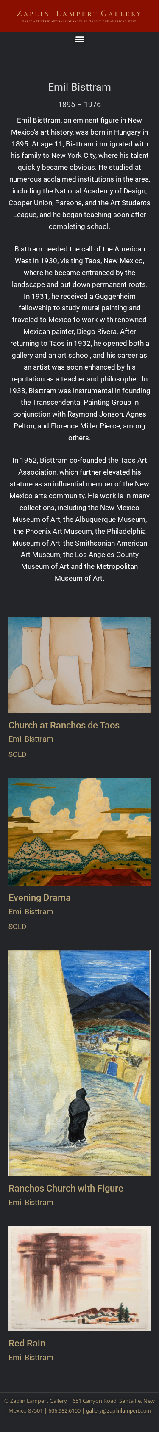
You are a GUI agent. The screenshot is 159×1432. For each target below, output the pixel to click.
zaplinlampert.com (129, 1410)
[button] (79, 39)
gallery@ (96, 1410)
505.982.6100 (64, 1410)
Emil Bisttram (79, 87)
